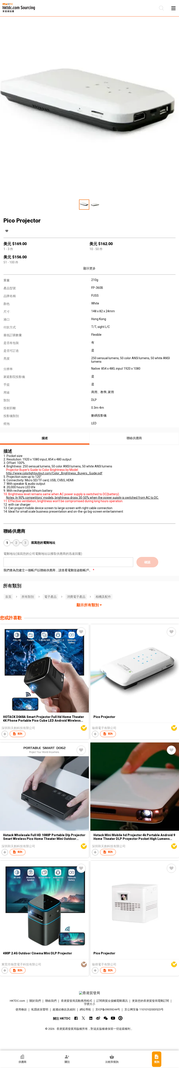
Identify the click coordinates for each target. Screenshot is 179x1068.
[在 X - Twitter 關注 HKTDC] (83, 1018)
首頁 (8, 596)
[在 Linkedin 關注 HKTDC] (91, 1018)
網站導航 (85, 1009)
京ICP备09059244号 (107, 1009)
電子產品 (50, 596)
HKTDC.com (17, 1000)
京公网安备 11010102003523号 (144, 1009)
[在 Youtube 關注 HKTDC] (113, 1018)
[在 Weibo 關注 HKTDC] (98, 1018)
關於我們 (35, 1000)
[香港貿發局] (89, 993)
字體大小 (89, 1004)
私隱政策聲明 (39, 1009)
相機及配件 (103, 596)
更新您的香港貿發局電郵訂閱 (150, 1000)
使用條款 (21, 1009)
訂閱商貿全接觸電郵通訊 (112, 1000)
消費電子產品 (76, 596)
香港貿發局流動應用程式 (76, 1000)
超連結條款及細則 (64, 1009)
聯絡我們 (51, 1000)
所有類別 (28, 596)
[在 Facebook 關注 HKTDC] (76, 1018)
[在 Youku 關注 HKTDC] (120, 1018)
